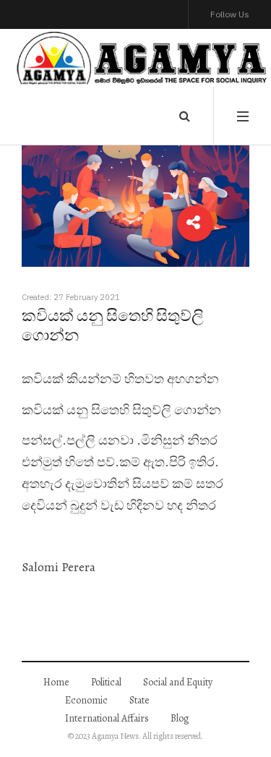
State (139, 700)
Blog (180, 718)
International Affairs (107, 718)
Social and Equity (177, 682)
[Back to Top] (235, 718)
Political (106, 682)
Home (56, 682)
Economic (86, 700)
